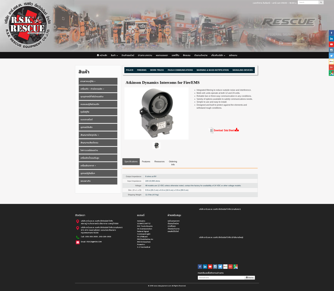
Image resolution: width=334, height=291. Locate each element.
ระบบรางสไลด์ (86, 119)
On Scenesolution (144, 228)
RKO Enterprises (144, 241)
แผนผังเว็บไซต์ (173, 231)
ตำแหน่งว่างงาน (173, 228)
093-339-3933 (105, 236)
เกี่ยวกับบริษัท (217, 55)
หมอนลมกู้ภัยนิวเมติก (89, 104)
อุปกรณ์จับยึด (86, 127)
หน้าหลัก (103, 55)
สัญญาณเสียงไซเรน (89, 142)
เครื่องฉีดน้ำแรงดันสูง (89, 157)
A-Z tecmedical (143, 247)
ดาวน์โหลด (172, 226)
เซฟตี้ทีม (175, 55)
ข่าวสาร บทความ (145, 55)
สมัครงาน (233, 55)
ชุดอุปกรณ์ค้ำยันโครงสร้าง (91, 96)
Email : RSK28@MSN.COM (91, 241)
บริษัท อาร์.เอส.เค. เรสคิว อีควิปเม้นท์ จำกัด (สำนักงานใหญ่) (221, 237)
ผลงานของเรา (162, 55)
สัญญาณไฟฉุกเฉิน (89, 134)
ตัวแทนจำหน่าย (200, 55)
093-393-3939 (91, 236)
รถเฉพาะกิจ (85, 181)
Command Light (143, 234)
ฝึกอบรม (186, 55)
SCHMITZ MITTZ (143, 223)
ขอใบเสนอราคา (174, 220)
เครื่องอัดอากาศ (87, 165)
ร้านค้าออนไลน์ (128, 55)
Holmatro (141, 220)
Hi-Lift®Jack (142, 236)
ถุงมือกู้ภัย (84, 111)
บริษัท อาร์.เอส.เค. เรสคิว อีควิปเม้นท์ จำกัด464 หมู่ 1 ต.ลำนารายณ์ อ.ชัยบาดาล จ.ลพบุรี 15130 (100, 222)
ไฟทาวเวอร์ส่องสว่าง (89, 150)
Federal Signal (143, 231)
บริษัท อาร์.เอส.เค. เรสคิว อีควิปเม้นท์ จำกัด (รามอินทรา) (220, 209)
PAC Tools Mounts (145, 226)
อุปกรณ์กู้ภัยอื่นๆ (87, 173)
